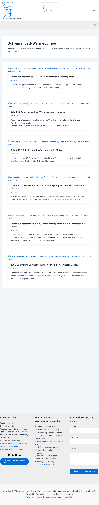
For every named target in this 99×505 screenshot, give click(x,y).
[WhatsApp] (13, 455)
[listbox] (49, 10)
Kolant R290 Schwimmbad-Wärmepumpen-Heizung (37, 112)
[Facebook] (9, 455)
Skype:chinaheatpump (9, 446)
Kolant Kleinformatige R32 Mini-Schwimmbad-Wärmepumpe (42, 76)
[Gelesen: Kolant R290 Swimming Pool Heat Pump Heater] (49, 105)
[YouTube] (20, 455)
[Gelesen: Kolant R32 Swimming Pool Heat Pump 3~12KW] (49, 143)
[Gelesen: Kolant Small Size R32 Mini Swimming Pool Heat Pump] (49, 70)
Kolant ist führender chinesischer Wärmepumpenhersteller (49, 497)
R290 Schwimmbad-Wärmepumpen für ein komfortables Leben (44, 264)
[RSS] (16, 455)
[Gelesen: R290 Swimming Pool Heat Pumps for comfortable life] (49, 258)
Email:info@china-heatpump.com (13, 443)
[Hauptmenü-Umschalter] (94, 10)
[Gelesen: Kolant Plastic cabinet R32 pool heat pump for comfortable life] (49, 217)
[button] (95, 24)
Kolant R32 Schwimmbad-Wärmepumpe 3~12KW (36, 150)
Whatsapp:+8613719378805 (12, 449)
